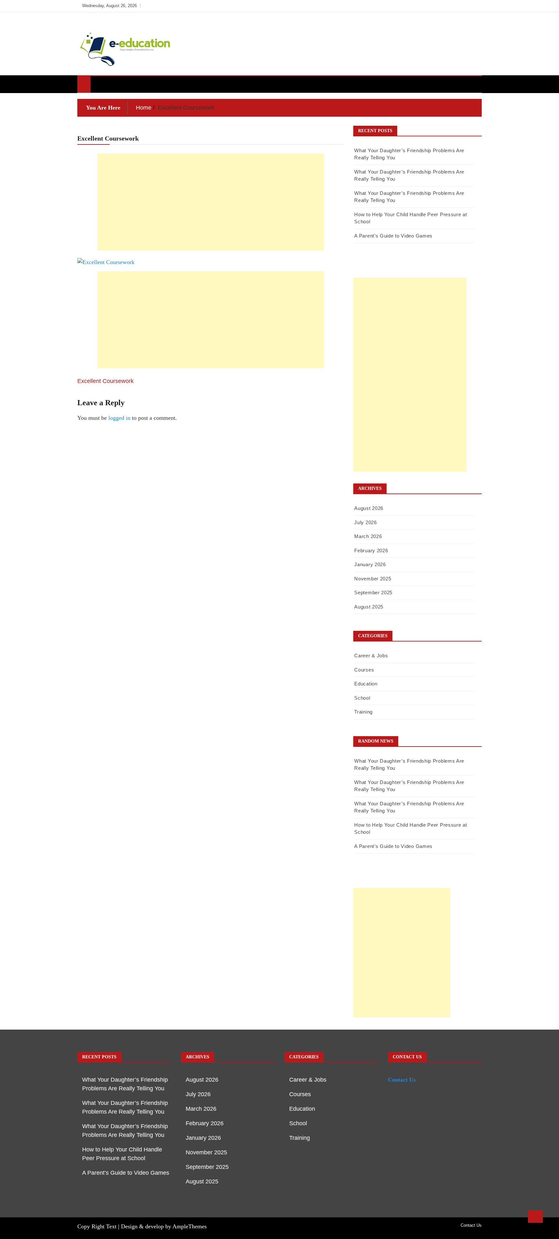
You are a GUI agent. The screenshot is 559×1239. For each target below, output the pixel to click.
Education (365, 683)
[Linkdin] (475, 5)
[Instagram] (466, 5)
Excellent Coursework (105, 381)
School (362, 698)
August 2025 (368, 606)
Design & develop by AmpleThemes (164, 1226)
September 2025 (373, 592)
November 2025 (372, 578)
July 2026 (365, 522)
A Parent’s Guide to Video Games (393, 235)
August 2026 (368, 508)
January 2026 (370, 564)
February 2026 (371, 550)
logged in (119, 418)
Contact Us (402, 1079)
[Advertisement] (210, 202)
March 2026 (368, 536)
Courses (364, 669)
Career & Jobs (371, 655)
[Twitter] (456, 5)
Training (363, 712)
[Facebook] (446, 5)
